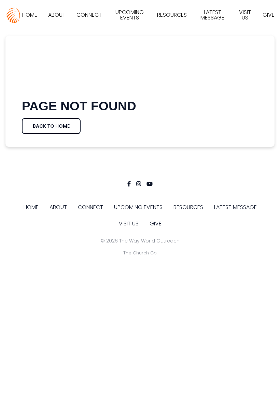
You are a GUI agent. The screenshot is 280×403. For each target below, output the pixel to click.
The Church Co (140, 253)
